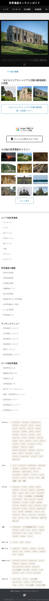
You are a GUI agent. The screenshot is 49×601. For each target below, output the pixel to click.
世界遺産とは (8, 315)
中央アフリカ (34, 517)
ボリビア (21, 554)
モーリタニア (41, 514)
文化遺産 (27, 9)
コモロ (20, 496)
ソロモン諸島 (33, 579)
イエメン (41, 527)
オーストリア (16, 431)
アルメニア (24, 425)
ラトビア (37, 453)
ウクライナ (22, 428)
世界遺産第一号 (9, 384)
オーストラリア (17, 579)
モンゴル (31, 477)
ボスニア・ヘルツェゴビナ (19, 450)
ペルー (14, 554)
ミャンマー (24, 477)
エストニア (31, 428)
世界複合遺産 (8, 283)
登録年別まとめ (9, 368)
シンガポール (24, 468)
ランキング (16, 9)
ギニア (33, 493)
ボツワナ (21, 511)
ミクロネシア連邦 (40, 585)
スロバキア (32, 437)
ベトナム (41, 474)
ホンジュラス (37, 573)
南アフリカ (43, 517)
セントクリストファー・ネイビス (21, 566)
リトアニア (15, 456)
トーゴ (44, 505)
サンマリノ (24, 434)
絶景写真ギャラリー (11, 400)
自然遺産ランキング (11, 339)
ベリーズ (29, 573)
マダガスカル (29, 511)
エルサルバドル (33, 560)
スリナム (15, 551)
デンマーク (28, 440)
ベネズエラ (42, 551)
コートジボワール (17, 499)
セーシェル (15, 505)
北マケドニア (16, 459)
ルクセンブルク (25, 456)
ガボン (14, 493)
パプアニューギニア (36, 582)
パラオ (14, 585)
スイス (38, 434)
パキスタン (26, 474)
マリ (43, 511)
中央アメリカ (8, 238)
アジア (5, 228)
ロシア (41, 456)
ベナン (14, 511)
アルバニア (15, 425)
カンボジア (15, 468)
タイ (39, 468)
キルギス (31, 431)
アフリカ (6, 254)
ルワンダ (21, 517)
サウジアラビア (17, 533)
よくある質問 (8, 310)
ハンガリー (15, 444)
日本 (20, 481)
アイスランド (16, 422)
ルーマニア (34, 456)
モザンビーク (16, 514)
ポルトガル (32, 450)
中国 (43, 477)
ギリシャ (38, 431)
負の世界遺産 (8, 294)
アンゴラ (24, 487)
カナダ (21, 542)
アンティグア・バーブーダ (19, 560)
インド (14, 465)
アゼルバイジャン (35, 422)
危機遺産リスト (9, 288)
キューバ (41, 560)
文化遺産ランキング (11, 333)
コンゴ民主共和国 (38, 496)
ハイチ (41, 569)
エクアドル (33, 548)
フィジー (21, 585)
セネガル (39, 502)
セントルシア (35, 566)
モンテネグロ (29, 453)
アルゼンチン (16, 548)
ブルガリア (15, 447)
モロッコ (24, 514)
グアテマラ (15, 563)
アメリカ (15, 542)
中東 (5, 249)
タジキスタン (16, 471)
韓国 (24, 481)
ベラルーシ (24, 447)
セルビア (15, 440)
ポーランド (40, 450)
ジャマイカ (32, 563)
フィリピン (34, 474)
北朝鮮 (14, 481)
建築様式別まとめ (10, 373)
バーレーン (37, 533)
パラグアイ (27, 551)
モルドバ (21, 453)
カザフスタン (41, 465)
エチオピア (15, 490)
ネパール (36, 471)
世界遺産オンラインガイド (24, 3)
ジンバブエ (25, 502)
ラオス (37, 477)
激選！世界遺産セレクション (14, 394)
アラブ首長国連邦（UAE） (30, 527)
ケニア (14, 496)
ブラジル (34, 551)
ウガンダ (31, 487)
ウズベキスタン (32, 465)
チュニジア (37, 505)
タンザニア (24, 505)
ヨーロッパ (7, 222)
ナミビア (24, 508)
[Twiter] (24, 595)
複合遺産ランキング (11, 344)
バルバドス (15, 573)
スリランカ (33, 468)
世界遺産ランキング (11, 328)
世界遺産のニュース (11, 410)
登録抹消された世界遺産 (12, 299)
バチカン (23, 444)
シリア (25, 533)
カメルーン (32, 490)
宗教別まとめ (8, 378)
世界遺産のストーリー (11, 405)
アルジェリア (16, 487)
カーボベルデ (40, 490)
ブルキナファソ (41, 508)
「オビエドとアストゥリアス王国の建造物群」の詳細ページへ (24, 109)
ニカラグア (34, 569)
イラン (28, 530)
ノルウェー (42, 440)
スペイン (24, 437)
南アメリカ (7, 243)
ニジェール (32, 508)
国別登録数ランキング (11, 355)
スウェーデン (16, 437)
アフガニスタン (17, 527)
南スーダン (15, 521)
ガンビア (21, 493)
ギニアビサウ (40, 493)
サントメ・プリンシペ (30, 499)
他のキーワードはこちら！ (13, 389)
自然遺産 (38, 9)
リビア (14, 517)
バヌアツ (26, 582)
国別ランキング (9, 349)
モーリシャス (32, 514)
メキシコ (28, 542)
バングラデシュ (17, 474)
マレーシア (15, 477)
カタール (41, 530)
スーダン (32, 502)
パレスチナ (15, 536)
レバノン (30, 536)
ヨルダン (23, 536)
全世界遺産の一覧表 (11, 304)
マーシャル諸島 (30, 585)
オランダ (38, 428)
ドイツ (35, 440)
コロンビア (41, 548)
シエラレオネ (16, 502)
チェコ (21, 440)
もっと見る (24, 201)
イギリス (38, 425)
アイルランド (25, 422)
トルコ (30, 533)
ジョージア (32, 434)
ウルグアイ (25, 548)
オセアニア (7, 259)
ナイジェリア (16, 508)
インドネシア (22, 465)
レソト (27, 517)
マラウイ (37, 511)
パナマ (22, 573)
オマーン (34, 530)
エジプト (38, 487)
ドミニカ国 (26, 569)
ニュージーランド (17, 582)
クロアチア (15, 434)
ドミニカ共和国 (17, 569)
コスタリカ (24, 563)
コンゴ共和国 (27, 496)
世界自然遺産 (8, 278)
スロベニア (40, 437)
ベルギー (31, 447)
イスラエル (15, 530)
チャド (30, 505)
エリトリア (24, 490)
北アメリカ (7, 233)
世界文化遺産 (8, 273)
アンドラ (31, 425)
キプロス (24, 431)
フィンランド (31, 444)
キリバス (25, 579)
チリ (21, 551)
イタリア (15, 428)
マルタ (14, 453)
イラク (22, 530)
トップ (5, 9)
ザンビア (40, 499)
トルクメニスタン (26, 471)
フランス (39, 444)
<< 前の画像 (12, 71)
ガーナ (27, 493)
